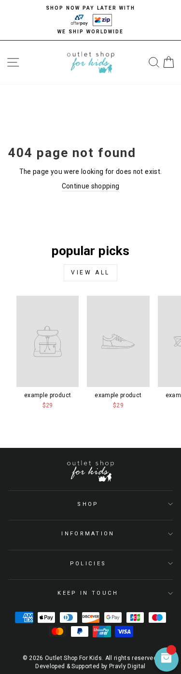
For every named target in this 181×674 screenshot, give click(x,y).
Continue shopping (91, 186)
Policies (88, 563)
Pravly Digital (127, 666)
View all (90, 272)
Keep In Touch (87, 593)
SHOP (87, 504)
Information (87, 534)
